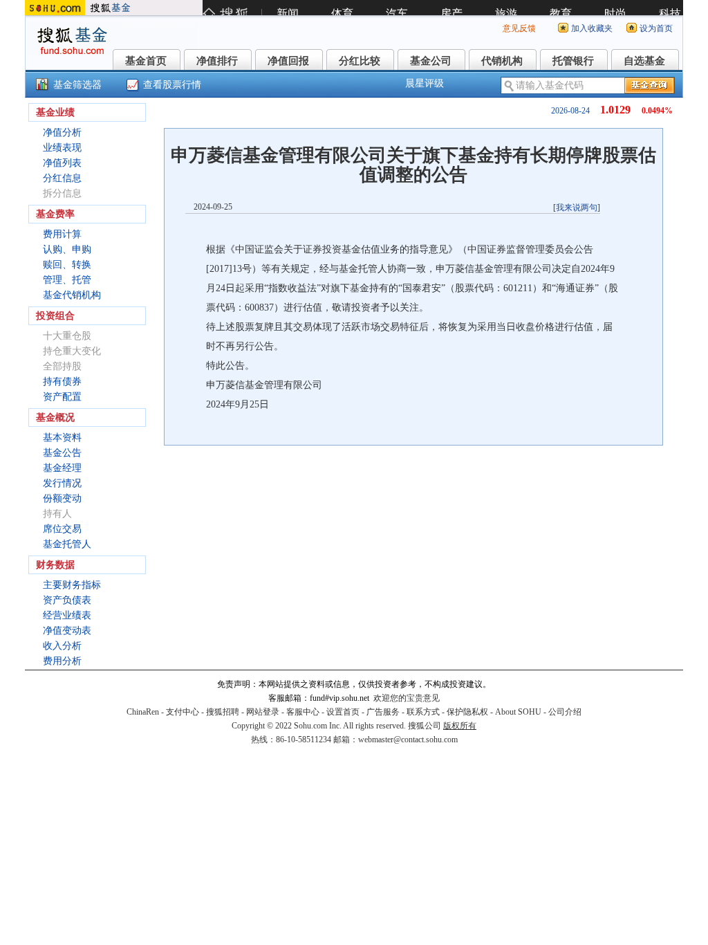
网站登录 (262, 712)
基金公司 (430, 60)
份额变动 (62, 498)
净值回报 (288, 60)
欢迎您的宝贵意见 (406, 698)
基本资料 (62, 437)
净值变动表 (67, 630)
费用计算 (62, 234)
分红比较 (359, 60)
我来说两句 (576, 207)
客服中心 (302, 712)
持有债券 (62, 381)
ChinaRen (143, 712)
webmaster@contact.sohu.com (408, 739)
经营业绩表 (67, 615)
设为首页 (656, 28)
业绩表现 (62, 148)
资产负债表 (67, 600)
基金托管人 (67, 544)
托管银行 (573, 60)
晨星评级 (424, 83)
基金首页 (146, 60)
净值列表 (62, 163)
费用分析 (62, 661)
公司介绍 (564, 712)
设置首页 (343, 712)
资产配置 (62, 397)
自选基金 (644, 60)
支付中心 (182, 712)
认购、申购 (67, 249)
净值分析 (62, 132)
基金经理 (62, 468)
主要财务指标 (72, 585)
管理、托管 (67, 280)
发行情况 (62, 483)
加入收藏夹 (592, 28)
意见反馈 (519, 28)
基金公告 (62, 453)
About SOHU (518, 712)
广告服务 (383, 712)
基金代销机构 (72, 295)
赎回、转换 (67, 264)
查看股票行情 (172, 85)
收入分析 (62, 646)
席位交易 (62, 529)
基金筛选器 (77, 85)
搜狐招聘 (222, 712)
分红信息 (62, 178)
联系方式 (423, 712)
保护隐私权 (467, 712)
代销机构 (502, 60)
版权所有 (459, 726)
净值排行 (217, 60)
